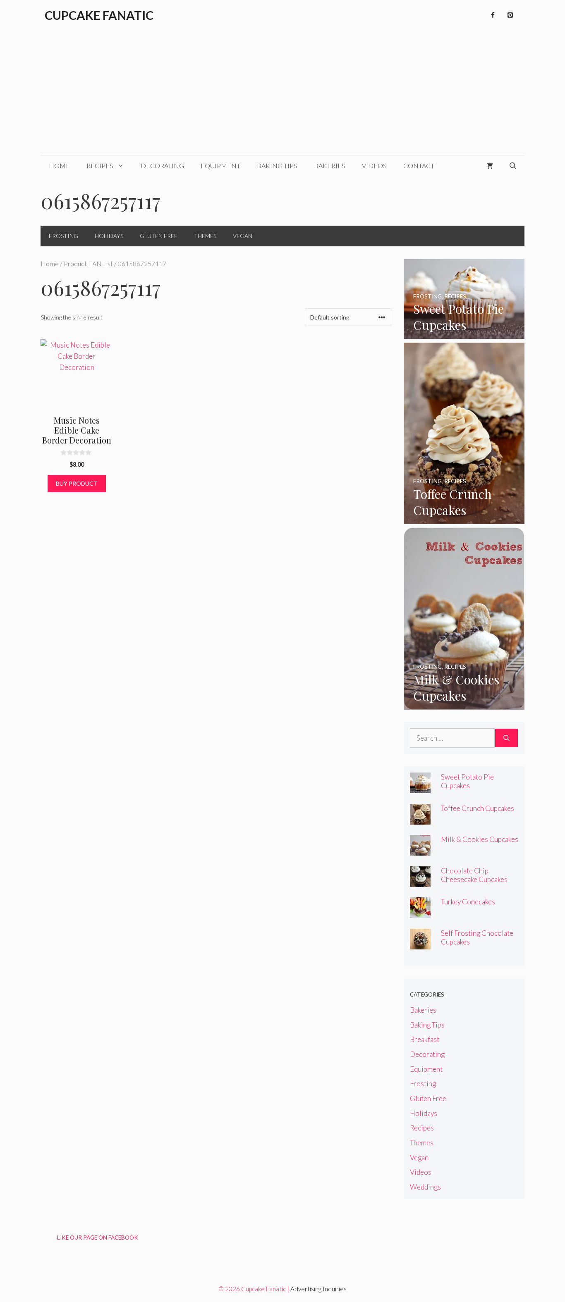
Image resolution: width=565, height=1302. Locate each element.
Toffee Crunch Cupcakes (477, 808)
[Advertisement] (282, 93)
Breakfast (424, 1039)
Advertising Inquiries (318, 1288)
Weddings (425, 1187)
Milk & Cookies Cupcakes (479, 839)
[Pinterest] (510, 15)
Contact (418, 165)
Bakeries (329, 165)
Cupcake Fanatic (99, 15)
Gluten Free (158, 235)
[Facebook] (493, 15)
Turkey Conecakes (468, 901)
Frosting (63, 235)
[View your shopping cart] (489, 165)
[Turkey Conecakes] (420, 912)
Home (59, 165)
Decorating (162, 165)
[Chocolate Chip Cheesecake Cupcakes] (420, 881)
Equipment (220, 165)
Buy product (77, 483)
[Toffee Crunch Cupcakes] (464, 518)
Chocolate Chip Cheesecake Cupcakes (474, 875)
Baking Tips (277, 165)
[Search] (506, 738)
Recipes (99, 165)
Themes (205, 235)
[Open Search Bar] (512, 165)
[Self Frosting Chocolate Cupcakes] (420, 944)
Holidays (109, 235)
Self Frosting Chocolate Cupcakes (477, 937)
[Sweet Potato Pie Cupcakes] (464, 333)
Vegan (242, 235)
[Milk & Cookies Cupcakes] (464, 704)
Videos (374, 165)
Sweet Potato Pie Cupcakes (467, 781)
